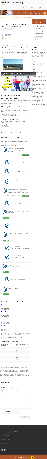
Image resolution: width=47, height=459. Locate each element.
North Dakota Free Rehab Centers (12, 17)
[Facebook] (5, 450)
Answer (25, 154)
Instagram (4, 41)
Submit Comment (25, 416)
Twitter (3, 39)
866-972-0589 (39, 36)
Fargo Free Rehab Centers (25, 17)
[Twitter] (2, 450)
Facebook (4, 38)
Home (2, 17)
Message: (3, 394)
